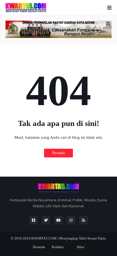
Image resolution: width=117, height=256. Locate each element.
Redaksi (58, 247)
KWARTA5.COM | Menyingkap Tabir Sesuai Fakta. (69, 238)
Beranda (58, 153)
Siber (80, 247)
